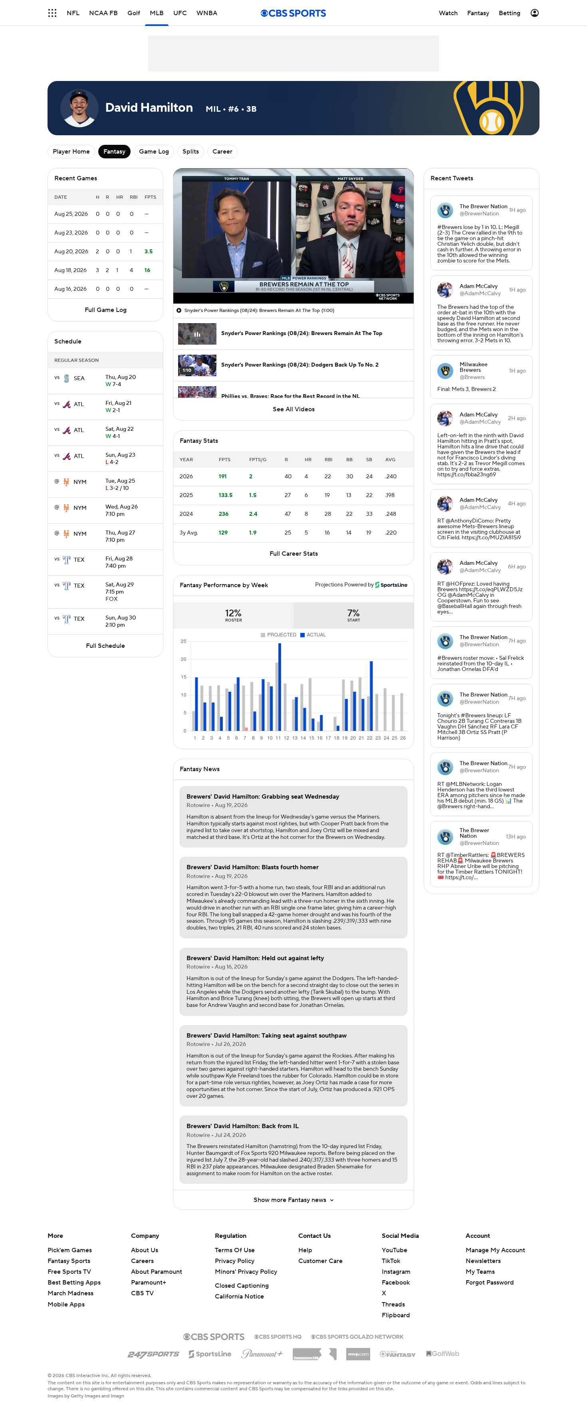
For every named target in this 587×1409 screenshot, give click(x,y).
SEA (79, 378)
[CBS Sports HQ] (277, 1336)
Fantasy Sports (69, 1261)
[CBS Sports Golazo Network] (357, 1336)
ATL (79, 404)
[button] (187, 292)
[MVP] (358, 1351)
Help (305, 1250)
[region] (293, 236)
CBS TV (142, 1293)
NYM (80, 482)
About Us (144, 1250)
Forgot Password (490, 1283)
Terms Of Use (235, 1250)
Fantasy (114, 152)
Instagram (396, 1272)
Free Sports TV (69, 1272)
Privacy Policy (234, 1261)
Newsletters (483, 1261)
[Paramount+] (262, 1352)
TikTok (391, 1261)
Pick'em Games (70, 1250)
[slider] (293, 280)
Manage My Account (495, 1250)
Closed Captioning (242, 1286)
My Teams (480, 1272)
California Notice (239, 1296)
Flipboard (396, 1315)
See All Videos (294, 409)
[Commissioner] (315, 1351)
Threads (393, 1304)
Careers (142, 1261)
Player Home (71, 152)
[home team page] (67, 379)
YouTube (394, 1250)
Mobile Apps (66, 1304)
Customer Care (320, 1261)
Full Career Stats (294, 554)
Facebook (396, 1283)
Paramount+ (148, 1283)
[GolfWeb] (443, 1354)
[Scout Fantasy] (398, 1354)
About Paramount (156, 1272)
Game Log (154, 152)
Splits (190, 152)
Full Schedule (105, 646)
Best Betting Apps (74, 1283)
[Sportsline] (210, 1353)
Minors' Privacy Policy (246, 1272)
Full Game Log (106, 310)
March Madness (70, 1293)
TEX (79, 560)
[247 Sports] (153, 1353)
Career (222, 152)
